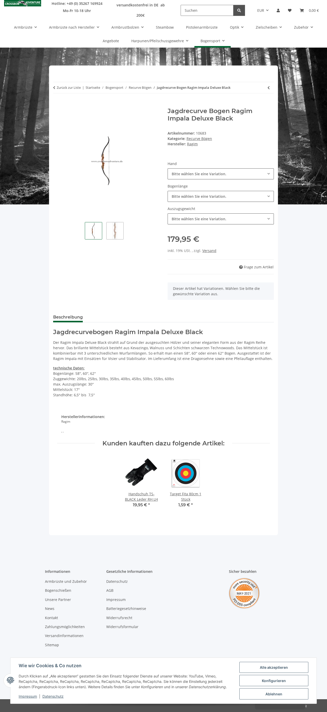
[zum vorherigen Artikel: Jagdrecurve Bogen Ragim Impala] (268, 87)
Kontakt (51, 617)
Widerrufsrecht (119, 617)
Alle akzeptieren (274, 667)
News (49, 608)
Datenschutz (53, 696)
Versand (209, 250)
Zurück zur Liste (69, 87)
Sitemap (52, 644)
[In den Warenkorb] (57, 104)
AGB (109, 590)
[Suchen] (239, 10)
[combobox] (221, 173)
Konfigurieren (274, 680)
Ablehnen (273, 694)
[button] (278, 10)
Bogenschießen (58, 590)
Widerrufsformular (122, 626)
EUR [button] (260, 10)
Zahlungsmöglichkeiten (65, 626)
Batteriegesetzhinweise (126, 608)
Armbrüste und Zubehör (66, 581)
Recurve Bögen (199, 138)
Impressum (28, 696)
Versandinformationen (64, 635)
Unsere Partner (58, 599)
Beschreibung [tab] (68, 317)
